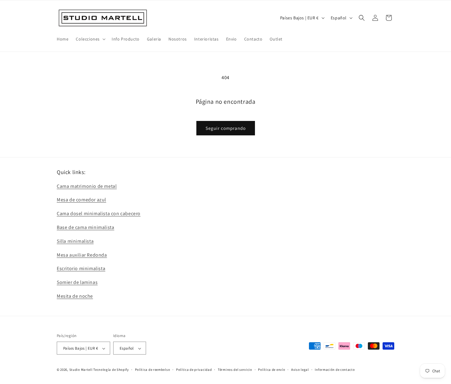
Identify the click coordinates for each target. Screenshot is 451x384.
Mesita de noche (75, 296)
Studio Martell (81, 370)
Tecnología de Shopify (111, 370)
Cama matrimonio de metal (87, 186)
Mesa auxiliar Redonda (82, 254)
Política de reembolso (152, 369)
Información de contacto (335, 369)
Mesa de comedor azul (81, 199)
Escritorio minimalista (81, 268)
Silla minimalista (75, 241)
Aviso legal (300, 369)
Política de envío (271, 369)
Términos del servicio (235, 369)
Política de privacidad (194, 369)
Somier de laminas (77, 282)
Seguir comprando (226, 128)
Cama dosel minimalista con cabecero (99, 213)
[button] (90, 39)
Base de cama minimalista (85, 227)
